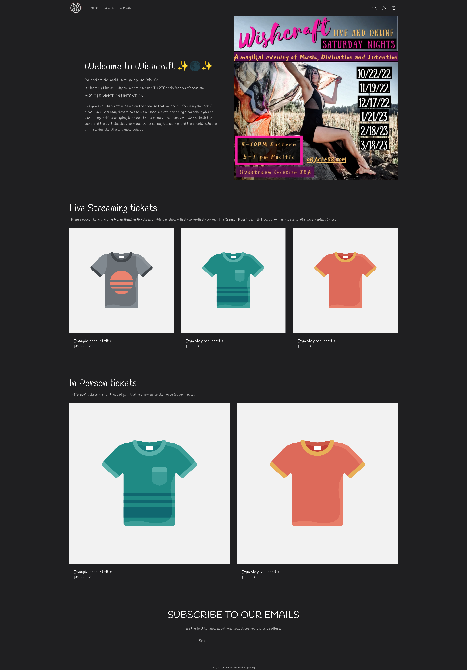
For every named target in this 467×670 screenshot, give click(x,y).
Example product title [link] (93, 341)
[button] (374, 8)
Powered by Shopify (244, 667)
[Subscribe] (268, 641)
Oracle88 (227, 667)
